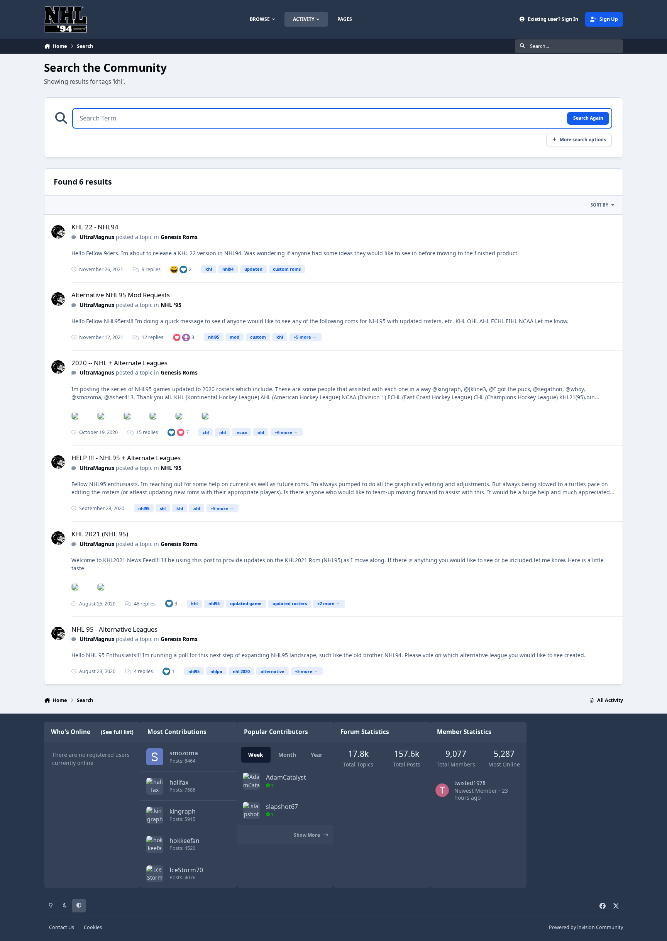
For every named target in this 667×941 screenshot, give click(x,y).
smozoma (183, 753)
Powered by (586, 927)
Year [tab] (316, 754)
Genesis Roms (179, 237)
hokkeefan (184, 840)
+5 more (302, 337)
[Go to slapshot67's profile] (251, 810)
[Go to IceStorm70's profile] (154, 873)
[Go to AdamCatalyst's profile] (251, 781)
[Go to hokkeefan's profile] (154, 844)
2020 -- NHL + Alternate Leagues (119, 362)
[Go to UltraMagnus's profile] (58, 232)
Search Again (588, 118)
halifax (178, 782)
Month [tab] (287, 754)
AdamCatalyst (286, 777)
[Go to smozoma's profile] (154, 756)
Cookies (93, 927)
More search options (583, 139)
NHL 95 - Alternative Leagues (114, 629)
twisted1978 (470, 783)
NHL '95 (171, 305)
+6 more (283, 432)
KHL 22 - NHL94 (95, 226)
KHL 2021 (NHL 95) (99, 533)
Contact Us (61, 927)
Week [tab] (255, 754)
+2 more (326, 603)
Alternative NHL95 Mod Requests (120, 294)
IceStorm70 (186, 870)
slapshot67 (282, 806)
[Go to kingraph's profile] (154, 815)
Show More (307, 835)
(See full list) (117, 732)
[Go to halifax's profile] (154, 786)
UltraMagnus (97, 237)
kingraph (182, 811)
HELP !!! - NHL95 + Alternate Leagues (126, 457)
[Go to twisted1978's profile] (442, 790)
